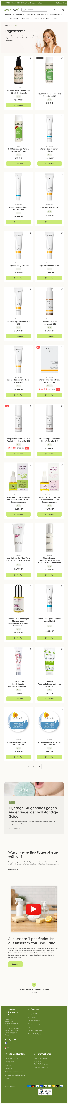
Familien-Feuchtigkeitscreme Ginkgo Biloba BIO (49, 684)
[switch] (48, 1094)
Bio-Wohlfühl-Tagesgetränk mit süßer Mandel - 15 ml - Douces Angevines (18, 499)
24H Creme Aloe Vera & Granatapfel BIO (18, 150)
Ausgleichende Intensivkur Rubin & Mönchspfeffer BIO (18, 439)
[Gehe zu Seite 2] (39, 766)
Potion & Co (18, 88)
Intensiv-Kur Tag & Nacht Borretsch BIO (49, 381)
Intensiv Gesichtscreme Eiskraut (50, 150)
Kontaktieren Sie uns (11, 1058)
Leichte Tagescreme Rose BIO (18, 322)
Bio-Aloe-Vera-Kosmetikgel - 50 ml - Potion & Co (18, 91)
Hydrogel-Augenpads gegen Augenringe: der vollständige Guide (33, 812)
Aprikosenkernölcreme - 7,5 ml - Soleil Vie (49, 743)
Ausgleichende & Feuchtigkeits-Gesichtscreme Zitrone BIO (18, 684)
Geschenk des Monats (35, 1031)
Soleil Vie (18, 739)
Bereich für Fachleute (35, 1034)
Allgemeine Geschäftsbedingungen (41, 1063)
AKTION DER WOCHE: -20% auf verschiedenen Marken (19, 3)
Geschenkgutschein (34, 1021)
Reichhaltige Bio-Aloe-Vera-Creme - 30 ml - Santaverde (18, 559)
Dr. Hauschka (49, 146)
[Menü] (51, 1090)
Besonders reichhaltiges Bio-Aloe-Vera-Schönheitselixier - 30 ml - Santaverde (18, 622)
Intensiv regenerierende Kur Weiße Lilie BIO (49, 439)
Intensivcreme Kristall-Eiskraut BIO (18, 208)
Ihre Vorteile (32, 1017)
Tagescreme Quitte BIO (18, 265)
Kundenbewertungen (34, 1024)
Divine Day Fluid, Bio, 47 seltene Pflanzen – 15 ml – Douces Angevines (50, 499)
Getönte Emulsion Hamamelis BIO (49, 322)
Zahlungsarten (9, 1062)
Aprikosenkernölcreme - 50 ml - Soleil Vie (18, 743)
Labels (7, 1078)
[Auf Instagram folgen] (10, 1039)
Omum (18, 679)
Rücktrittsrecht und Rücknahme (15, 1075)
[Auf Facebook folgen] (6, 1039)
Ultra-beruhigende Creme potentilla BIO (49, 620)
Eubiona (50, 91)
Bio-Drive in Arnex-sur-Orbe (14, 1072)
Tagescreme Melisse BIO (49, 265)
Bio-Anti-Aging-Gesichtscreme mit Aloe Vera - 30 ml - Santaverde (49, 560)
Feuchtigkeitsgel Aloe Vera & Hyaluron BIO (49, 95)
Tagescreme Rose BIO (49, 207)
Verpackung (8, 1068)
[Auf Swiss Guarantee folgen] (6, 1043)
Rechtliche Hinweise (40, 1058)
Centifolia (49, 679)
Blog (29, 1027)
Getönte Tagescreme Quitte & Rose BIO (18, 381)
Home (6, 25)
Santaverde (18, 555)
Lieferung (8, 1065)
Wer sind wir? (32, 1014)
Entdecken (15, 964)
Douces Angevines (18, 494)
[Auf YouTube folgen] (15, 1039)
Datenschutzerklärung (41, 1067)
